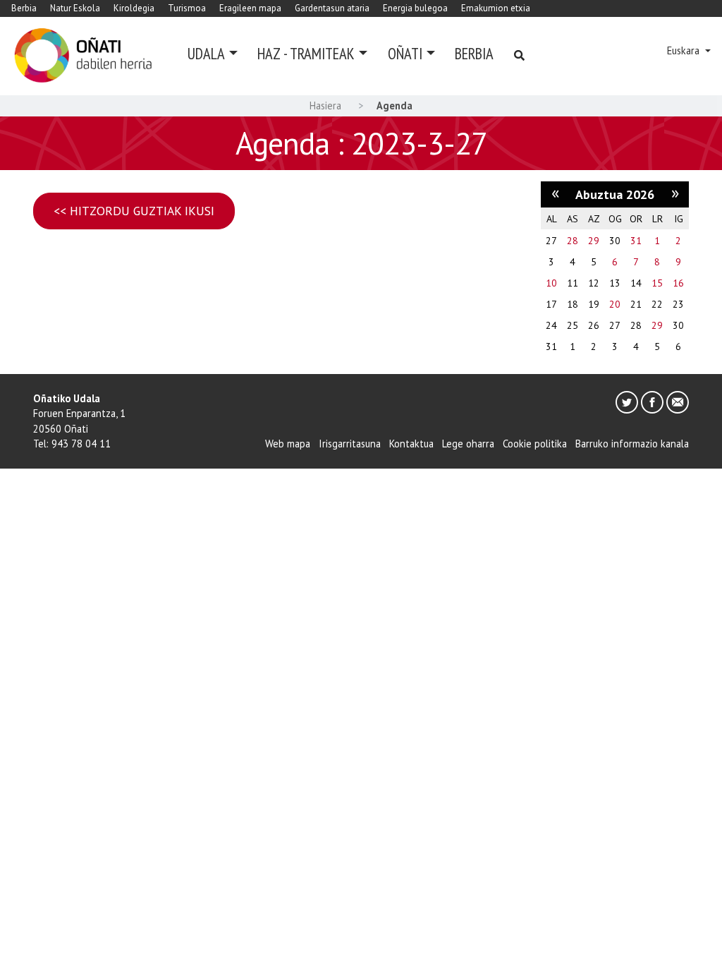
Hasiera (325, 105)
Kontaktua (411, 443)
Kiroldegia (134, 8)
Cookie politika (535, 443)
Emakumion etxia (495, 8)
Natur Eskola (75, 8)
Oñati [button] (405, 53)
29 (593, 240)
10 (551, 283)
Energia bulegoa (415, 8)
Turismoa (187, 8)
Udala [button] (206, 53)
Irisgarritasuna (350, 443)
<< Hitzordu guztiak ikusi (134, 211)
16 (678, 283)
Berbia (24, 8)
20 (614, 304)
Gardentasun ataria (332, 8)
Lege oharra (468, 443)
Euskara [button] (684, 50)
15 (657, 283)
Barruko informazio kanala (632, 443)
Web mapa (287, 443)
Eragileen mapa (250, 8)
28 (572, 240)
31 (636, 240)
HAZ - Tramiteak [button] (306, 53)
